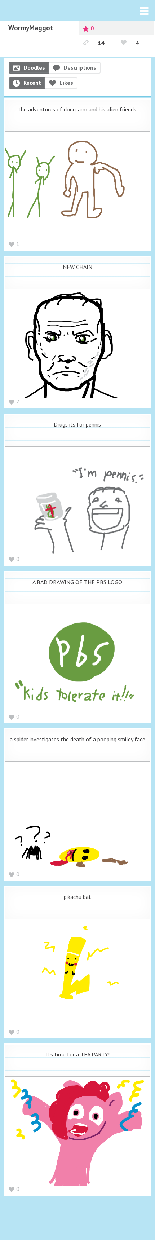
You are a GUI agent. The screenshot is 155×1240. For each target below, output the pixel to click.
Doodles (34, 67)
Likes (66, 82)
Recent (32, 82)
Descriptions (79, 67)
